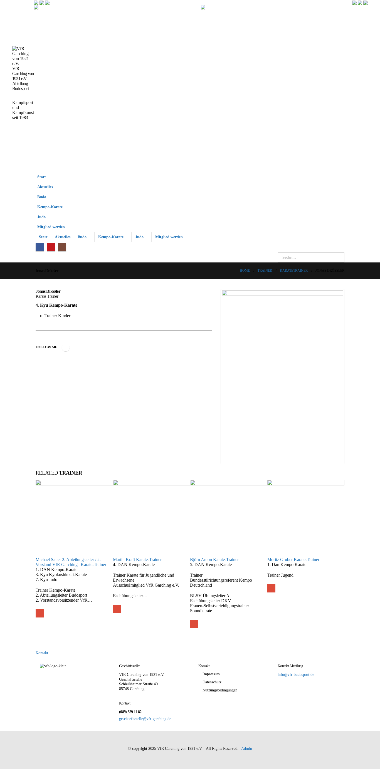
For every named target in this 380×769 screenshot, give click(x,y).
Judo (41, 217)
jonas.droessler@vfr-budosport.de (66, 347)
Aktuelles (45, 187)
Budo (41, 197)
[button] (339, 204)
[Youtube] (51, 247)
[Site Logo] (117, 88)
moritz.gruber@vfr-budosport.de (271, 588)
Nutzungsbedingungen (220, 690)
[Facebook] (40, 247)
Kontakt (42, 653)
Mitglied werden (51, 227)
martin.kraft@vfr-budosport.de (117, 609)
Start (41, 177)
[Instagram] (62, 247)
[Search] (339, 257)
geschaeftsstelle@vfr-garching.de (145, 718)
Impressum (211, 674)
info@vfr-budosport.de (296, 674)
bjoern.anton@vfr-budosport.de (194, 624)
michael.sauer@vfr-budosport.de (40, 613)
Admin (246, 748)
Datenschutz (212, 682)
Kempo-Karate (50, 207)
